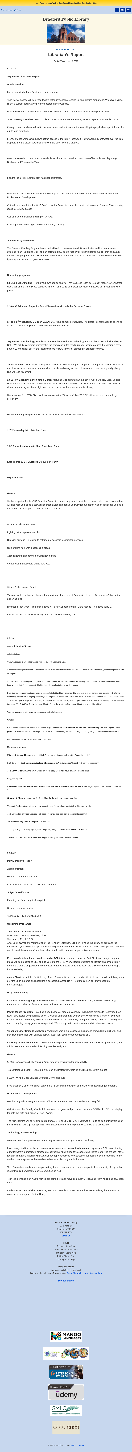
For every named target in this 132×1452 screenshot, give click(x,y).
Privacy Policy (66, 1280)
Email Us (66, 1236)
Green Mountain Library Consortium (84, 1273)
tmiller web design (77, 1445)
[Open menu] (128, 10)
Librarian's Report (66, 49)
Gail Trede (60, 61)
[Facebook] (117, 10)
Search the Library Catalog (11, 10)
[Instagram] (122, 10)
